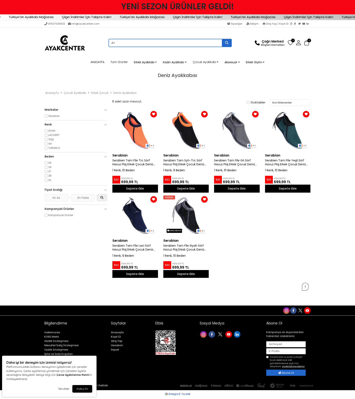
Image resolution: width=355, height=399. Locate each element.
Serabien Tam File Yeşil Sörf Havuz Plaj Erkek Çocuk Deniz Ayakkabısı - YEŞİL (285, 162)
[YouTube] (304, 24)
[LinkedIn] (309, 24)
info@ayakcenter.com (85, 23)
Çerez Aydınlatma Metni (72, 374)
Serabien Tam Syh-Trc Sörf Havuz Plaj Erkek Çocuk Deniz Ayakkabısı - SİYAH (183, 162)
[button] (306, 43)
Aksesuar (231, 62)
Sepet (115, 350)
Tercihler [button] (63, 389)
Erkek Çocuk (99, 92)
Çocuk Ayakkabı (204, 62)
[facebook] (293, 310)
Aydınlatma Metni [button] (293, 366)
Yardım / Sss (53, 310)
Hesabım (117, 345)
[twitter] (300, 310)
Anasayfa (52, 92)
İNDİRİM (169, 197)
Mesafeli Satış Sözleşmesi (61, 345)
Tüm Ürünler (119, 62)
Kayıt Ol (116, 337)
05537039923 (56, 23)
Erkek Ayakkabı (144, 62)
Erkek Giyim (254, 62)
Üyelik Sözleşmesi (56, 350)
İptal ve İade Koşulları (58, 354)
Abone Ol (287, 373)
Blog (84, 310)
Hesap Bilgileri (100, 310)
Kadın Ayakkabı (173, 62)
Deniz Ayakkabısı (125, 92)
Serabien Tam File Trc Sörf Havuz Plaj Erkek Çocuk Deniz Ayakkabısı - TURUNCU (132, 162)
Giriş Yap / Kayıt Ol (277, 23)
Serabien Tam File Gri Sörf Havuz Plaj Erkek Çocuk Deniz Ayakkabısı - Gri (234, 162)
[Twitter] (300, 24)
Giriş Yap (116, 341)
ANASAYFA (97, 62)
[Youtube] (229, 334)
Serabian (120, 155)
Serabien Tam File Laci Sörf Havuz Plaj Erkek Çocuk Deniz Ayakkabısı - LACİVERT (132, 248)
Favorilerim (254, 310)
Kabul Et (82, 389)
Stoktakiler (258, 102)
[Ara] (227, 43)
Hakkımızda (52, 332)
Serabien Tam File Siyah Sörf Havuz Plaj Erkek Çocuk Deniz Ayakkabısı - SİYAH (183, 248)
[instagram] (286, 310)
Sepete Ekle (135, 188)
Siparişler (236, 23)
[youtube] (307, 310)
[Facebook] (296, 24)
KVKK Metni (51, 337)
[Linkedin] (237, 334)
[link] (177, 6)
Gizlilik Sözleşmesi (56, 341)
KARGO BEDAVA (175, 231)
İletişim (254, 23)
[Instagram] (292, 24)
